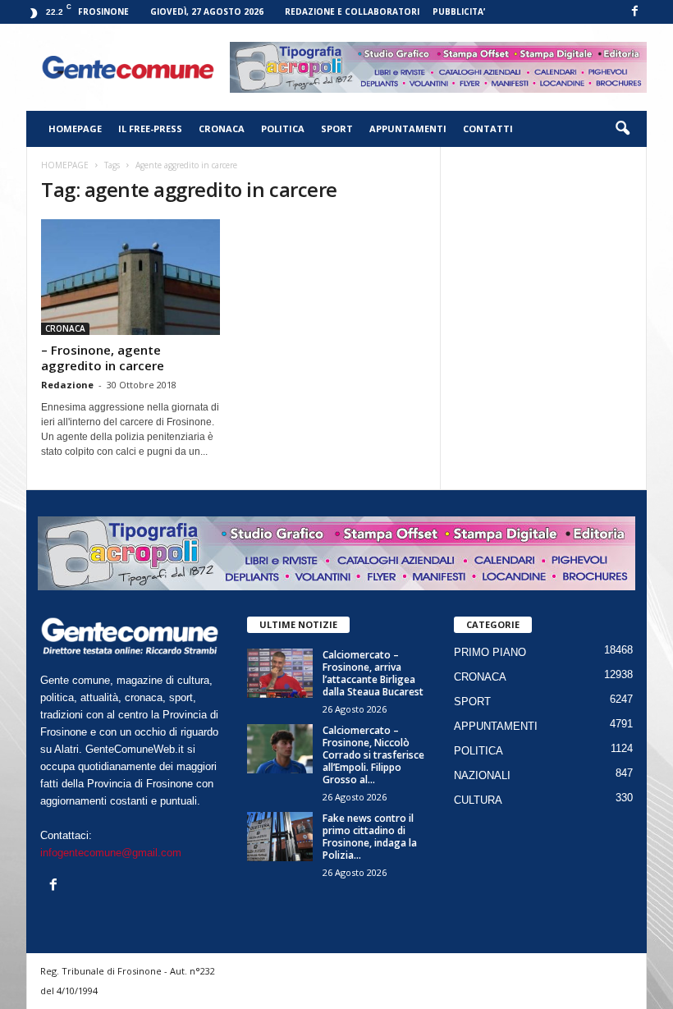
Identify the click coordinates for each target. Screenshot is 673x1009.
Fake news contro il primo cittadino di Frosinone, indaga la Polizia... (370, 836)
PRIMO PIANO (490, 652)
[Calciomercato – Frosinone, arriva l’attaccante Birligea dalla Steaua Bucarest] (280, 673)
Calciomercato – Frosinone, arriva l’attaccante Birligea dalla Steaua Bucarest (373, 673)
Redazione (67, 384)
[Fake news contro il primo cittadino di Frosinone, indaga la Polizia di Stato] (280, 836)
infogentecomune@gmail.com (110, 852)
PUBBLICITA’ (459, 11)
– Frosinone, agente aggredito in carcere (102, 358)
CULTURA (478, 800)
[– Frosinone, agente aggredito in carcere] (130, 277)
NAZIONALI (482, 775)
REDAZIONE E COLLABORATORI (352, 11)
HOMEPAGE (75, 128)
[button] (622, 129)
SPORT (337, 128)
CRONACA (222, 128)
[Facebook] (634, 12)
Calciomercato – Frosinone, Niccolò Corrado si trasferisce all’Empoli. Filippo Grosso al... (373, 755)
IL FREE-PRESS (150, 128)
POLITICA (282, 128)
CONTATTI (488, 128)
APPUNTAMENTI (407, 128)
